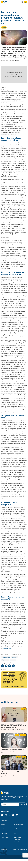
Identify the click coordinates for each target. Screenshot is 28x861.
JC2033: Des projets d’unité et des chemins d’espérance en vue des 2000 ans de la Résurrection (13, 725)
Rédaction (5, 654)
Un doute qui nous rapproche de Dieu (13, 750)
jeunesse (15, 657)
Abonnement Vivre (18, 824)
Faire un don (4, 833)
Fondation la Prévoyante (20, 829)
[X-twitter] (9, 815)
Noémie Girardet (7, 752)
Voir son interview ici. (7, 648)
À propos (3, 824)
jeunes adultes (6, 657)
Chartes (3, 829)
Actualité (4, 27)
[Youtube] (13, 815)
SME (15, 833)
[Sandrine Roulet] (2, 776)
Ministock (16, 841)
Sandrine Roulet (7, 776)
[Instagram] (6, 815)
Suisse (23, 757)
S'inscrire (22, 804)
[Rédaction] (2, 654)
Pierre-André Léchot (8, 729)
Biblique (17, 734)
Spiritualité (22, 734)
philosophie (5, 659)
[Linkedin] (17, 815)
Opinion (23, 709)
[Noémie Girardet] (2, 752)
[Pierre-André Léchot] (2, 729)
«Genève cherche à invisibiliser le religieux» (12, 772)
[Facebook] (2, 815)
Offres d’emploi (5, 837)
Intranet (3, 841)
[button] (25, 2)
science (13, 659)
